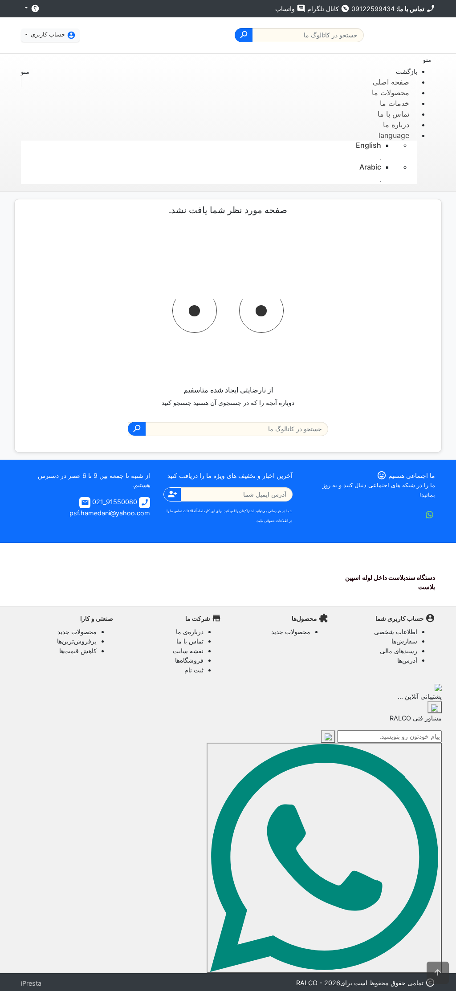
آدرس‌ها (407, 660)
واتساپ (290, 8)
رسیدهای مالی (398, 651)
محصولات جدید (290, 631)
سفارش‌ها (404, 641)
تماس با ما (190, 641)
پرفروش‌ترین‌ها (77, 641)
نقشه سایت (188, 651)
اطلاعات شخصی (395, 631)
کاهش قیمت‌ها (78, 651)
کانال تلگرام (328, 8)
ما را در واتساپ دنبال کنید (430, 515)
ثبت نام (194, 670)
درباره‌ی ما (190, 631)
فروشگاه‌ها (189, 660)
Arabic (370, 166)
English (368, 145)
